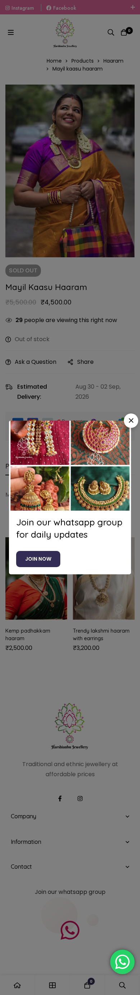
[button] (131, 420)
